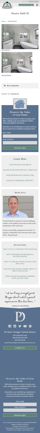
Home (3, 21)
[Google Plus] (30, 326)
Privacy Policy (23, 426)
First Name (7, 133)
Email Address (8, 139)
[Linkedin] (14, 326)
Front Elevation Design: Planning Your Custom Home (20, 277)
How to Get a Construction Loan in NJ (20, 249)
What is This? (25, 1)
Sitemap (15, 426)
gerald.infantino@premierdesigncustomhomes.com (20, 342)
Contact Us (20, 348)
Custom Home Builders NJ (20, 165)
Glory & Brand (30, 428)
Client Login (33, 1)
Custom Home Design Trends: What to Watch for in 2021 (20, 270)
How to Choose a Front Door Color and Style (20, 263)
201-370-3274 (20, 340)
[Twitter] (19, 326)
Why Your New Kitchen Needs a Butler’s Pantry (20, 255)
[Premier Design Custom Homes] (7, 5)
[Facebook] (10, 326)
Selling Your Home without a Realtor (20, 170)
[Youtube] (25, 326)
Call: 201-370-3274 (26, 5)
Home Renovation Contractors (20, 175)
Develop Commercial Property (19, 181)
